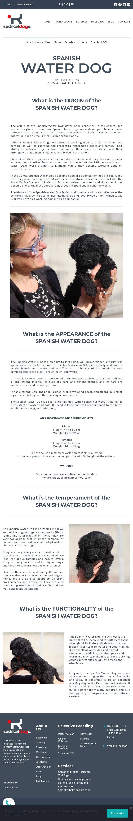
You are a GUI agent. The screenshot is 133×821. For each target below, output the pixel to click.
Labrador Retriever (63, 747)
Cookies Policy (11, 787)
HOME (46, 21)
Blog (38, 776)
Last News (41, 761)
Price (39, 771)
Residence (41, 737)
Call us (8, 4)
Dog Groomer (43, 766)
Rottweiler (86, 733)
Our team (41, 752)
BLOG (111, 21)
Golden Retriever (63, 739)
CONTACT (124, 21)
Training (40, 742)
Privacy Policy (10, 782)
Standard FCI (99, 42)
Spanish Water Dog (38, 42)
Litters (82, 42)
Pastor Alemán (66, 733)
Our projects (43, 756)
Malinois (84, 738)
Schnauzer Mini (66, 753)
